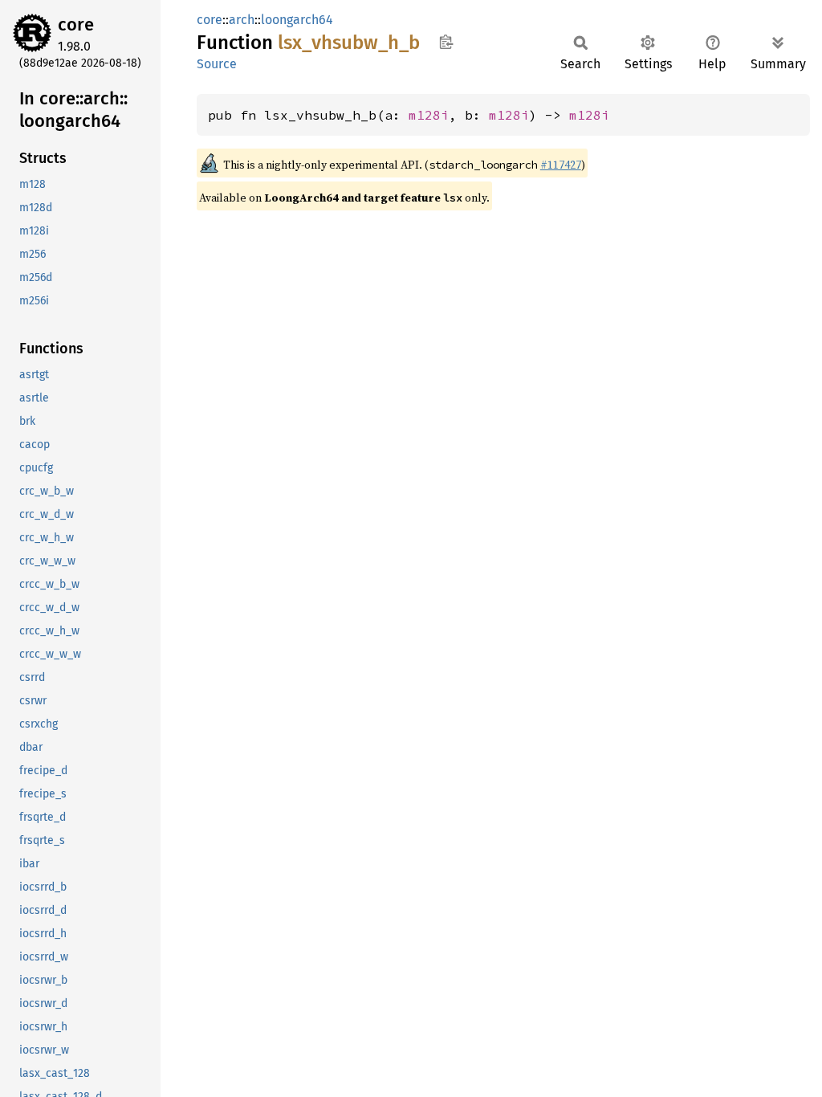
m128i (429, 115)
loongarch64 (297, 19)
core (76, 24)
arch (241, 19)
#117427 (560, 165)
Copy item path (446, 41)
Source (217, 63)
